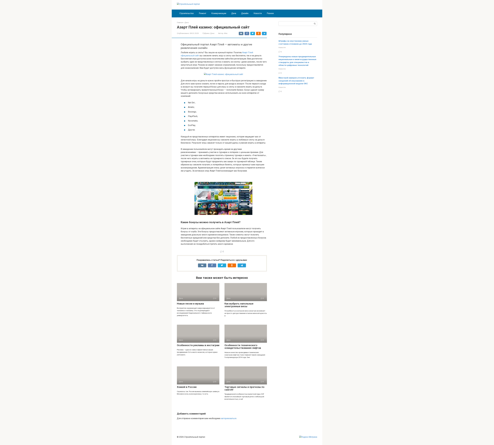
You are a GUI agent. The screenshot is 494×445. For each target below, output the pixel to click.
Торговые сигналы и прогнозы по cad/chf (244, 388)
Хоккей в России (187, 386)
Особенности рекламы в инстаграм (198, 345)
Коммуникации (218, 13)
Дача (233, 13)
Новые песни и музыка (190, 303)
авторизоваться (228, 418)
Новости (258, 13)
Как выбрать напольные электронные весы (238, 305)
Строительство (186, 13)
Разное (270, 13)
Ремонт (202, 13)
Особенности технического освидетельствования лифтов (242, 346)
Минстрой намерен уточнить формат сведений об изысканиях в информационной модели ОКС (296, 81)
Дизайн (244, 13)
